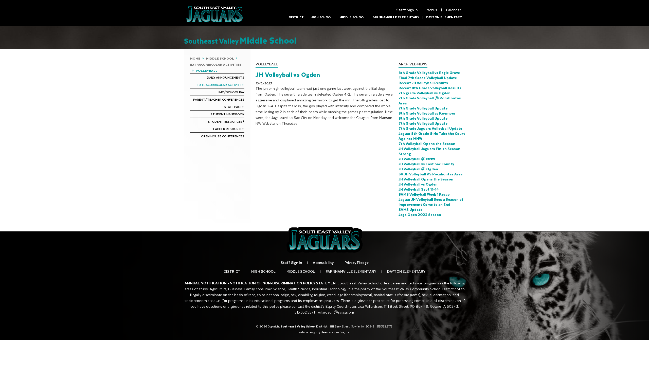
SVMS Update (410, 209)
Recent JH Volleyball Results (423, 83)
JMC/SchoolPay (231, 92)
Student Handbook (227, 114)
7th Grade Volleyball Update (423, 108)
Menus (431, 10)
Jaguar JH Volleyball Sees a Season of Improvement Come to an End (431, 201)
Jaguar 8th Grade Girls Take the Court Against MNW (432, 136)
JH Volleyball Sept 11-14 (419, 189)
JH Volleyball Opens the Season (426, 179)
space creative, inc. (335, 332)
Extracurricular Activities (216, 64)
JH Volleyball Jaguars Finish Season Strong (429, 151)
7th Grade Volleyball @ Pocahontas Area (430, 100)
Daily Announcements (225, 77)
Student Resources (225, 121)
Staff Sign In (407, 10)
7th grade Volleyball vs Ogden (424, 93)
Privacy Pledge (357, 262)
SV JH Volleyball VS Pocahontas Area (430, 174)
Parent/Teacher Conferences (218, 99)
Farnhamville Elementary (395, 17)
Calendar (453, 10)
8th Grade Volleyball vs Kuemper (427, 113)
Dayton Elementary (444, 17)
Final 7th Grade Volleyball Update (428, 78)
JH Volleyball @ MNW (417, 159)
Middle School (352, 17)
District (296, 17)
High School (322, 17)
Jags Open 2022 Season (420, 214)
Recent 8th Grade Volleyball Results (430, 88)
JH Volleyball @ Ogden (418, 169)
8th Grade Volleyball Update (423, 118)
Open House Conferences (222, 136)
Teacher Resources (227, 128)
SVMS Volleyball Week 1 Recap (424, 194)
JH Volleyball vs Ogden (418, 184)
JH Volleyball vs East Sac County (426, 164)
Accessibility (323, 262)
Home (195, 58)
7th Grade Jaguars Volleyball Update (430, 128)
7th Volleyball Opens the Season (427, 144)
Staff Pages (234, 106)
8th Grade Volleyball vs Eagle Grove (429, 73)
